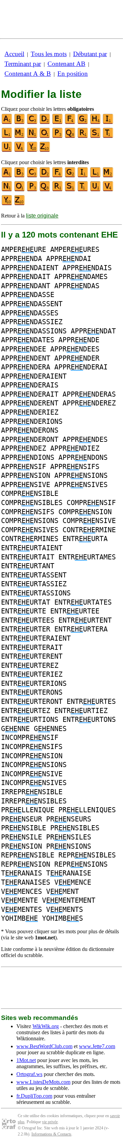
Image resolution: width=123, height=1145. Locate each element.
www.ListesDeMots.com (43, 1082)
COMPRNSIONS (29, 521)
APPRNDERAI (81, 367)
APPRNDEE (23, 349)
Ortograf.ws (29, 1074)
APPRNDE (78, 340)
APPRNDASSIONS (34, 331)
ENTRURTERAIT (32, 647)
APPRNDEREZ (89, 403)
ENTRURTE (23, 611)
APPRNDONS (83, 457)
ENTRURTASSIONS (36, 593)
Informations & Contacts (51, 1134)
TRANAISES (25, 882)
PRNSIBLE (23, 828)
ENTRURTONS (89, 719)
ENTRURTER (25, 629)
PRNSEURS (68, 819)
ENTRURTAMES (87, 557)
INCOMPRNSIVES (34, 783)
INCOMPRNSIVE (32, 774)
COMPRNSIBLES (32, 503)
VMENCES (21, 891)
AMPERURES (74, 249)
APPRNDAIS (87, 268)
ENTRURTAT (25, 602)
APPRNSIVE (25, 485)
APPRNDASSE (27, 295)
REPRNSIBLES (87, 855)
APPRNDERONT (29, 439)
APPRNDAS (76, 286)
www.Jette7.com (97, 1046)
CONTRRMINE (89, 530)
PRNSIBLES (74, 828)
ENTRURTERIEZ (32, 674)
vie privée (50, 1122)
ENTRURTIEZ (81, 711)
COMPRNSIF (91, 503)
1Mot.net (26, 1060)
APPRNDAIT (25, 277)
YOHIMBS (62, 918)
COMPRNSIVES (29, 530)
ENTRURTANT (27, 566)
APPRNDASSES (29, 313)
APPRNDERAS (89, 394)
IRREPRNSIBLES (34, 801)
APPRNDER (76, 358)
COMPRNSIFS (27, 512)
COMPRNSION (85, 512)
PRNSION (21, 846)
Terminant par (22, 63)
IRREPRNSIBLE (32, 792)
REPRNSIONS (81, 864)
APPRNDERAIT (29, 394)
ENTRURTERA (81, 629)
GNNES (50, 729)
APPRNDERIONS (32, 421)
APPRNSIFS (74, 467)
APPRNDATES (27, 340)
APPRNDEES (74, 349)
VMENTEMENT (68, 900)
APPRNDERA (25, 367)
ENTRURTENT (85, 620)
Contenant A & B (27, 73)
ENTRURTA (85, 539)
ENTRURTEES (27, 620)
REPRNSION (25, 864)
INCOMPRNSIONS (34, 765)
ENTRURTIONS (29, 719)
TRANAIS (21, 873)
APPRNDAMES (81, 277)
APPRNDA (21, 259)
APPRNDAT (93, 331)
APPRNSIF (23, 467)
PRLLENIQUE (27, 810)
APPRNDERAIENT (34, 376)
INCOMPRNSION (32, 756)
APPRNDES (85, 439)
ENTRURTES (91, 701)
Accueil (14, 53)
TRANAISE (68, 873)
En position (72, 73)
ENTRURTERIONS (34, 683)
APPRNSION (25, 475)
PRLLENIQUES (87, 810)
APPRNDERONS (29, 430)
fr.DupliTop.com (34, 1096)
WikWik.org (45, 1026)
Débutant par (90, 53)
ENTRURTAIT (27, 557)
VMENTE (19, 900)
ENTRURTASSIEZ (34, 584)
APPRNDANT (25, 286)
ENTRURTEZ (25, 711)
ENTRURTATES (83, 602)
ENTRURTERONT (32, 701)
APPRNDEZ (23, 448)
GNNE (15, 729)
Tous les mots (49, 53)
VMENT (62, 891)
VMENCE (72, 882)
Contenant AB (66, 63)
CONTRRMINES (29, 539)
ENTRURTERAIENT (36, 638)
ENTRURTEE (74, 611)
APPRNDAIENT (29, 268)
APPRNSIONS (81, 475)
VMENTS (64, 909)
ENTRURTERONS (32, 692)
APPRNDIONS (27, 457)
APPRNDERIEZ (29, 412)
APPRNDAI (68, 259)
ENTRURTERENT (32, 656)
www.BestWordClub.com (44, 1046)
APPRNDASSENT (32, 304)
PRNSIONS (68, 846)
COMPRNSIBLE (29, 493)
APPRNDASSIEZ (32, 322)
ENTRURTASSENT (34, 575)
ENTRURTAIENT (32, 548)
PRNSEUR (21, 819)
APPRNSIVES (81, 485)
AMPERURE (23, 249)
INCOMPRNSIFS (32, 747)
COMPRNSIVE (89, 521)
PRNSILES (68, 837)
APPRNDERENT (29, 403)
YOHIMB (19, 918)
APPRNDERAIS (29, 385)
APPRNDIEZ (74, 448)
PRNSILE (21, 837)
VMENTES (21, 909)
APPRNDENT (25, 358)
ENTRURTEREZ (29, 665)
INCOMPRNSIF (29, 737)
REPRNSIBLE (27, 855)
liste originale (42, 216)
